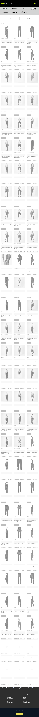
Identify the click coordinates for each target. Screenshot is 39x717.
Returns (8, 701)
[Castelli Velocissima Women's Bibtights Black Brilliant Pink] (32, 419)
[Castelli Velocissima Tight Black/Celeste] (32, 487)
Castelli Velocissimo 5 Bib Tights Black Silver (19, 293)
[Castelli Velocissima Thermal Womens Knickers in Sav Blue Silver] (6, 100)
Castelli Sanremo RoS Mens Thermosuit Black (19, 270)
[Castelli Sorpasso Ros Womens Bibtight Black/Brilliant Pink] (19, 54)
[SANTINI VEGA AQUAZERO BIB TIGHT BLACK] (32, 669)
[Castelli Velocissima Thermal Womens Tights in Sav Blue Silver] (6, 146)
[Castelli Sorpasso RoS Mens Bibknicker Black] (19, 305)
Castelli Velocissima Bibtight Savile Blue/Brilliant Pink (31, 521)
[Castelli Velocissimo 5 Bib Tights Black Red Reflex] (19, 328)
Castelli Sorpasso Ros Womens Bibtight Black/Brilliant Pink (19, 66)
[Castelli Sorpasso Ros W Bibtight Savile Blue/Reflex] (6, 54)
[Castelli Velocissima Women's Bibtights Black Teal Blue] (19, 419)
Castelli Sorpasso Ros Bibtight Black (6, 634)
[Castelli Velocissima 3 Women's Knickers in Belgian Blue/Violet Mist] (19, 77)
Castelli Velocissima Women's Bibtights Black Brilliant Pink (32, 430)
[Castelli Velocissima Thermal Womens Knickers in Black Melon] (19, 100)
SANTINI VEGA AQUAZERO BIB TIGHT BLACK (32, 680)
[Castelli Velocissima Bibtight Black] (32, 533)
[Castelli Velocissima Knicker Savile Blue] (6, 510)
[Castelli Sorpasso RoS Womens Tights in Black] (19, 123)
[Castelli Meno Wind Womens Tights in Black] (32, 146)
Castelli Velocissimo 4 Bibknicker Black (6, 42)
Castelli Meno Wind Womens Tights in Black (32, 157)
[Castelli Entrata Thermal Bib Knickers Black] (32, 305)
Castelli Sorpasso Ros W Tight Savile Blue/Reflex (32, 43)
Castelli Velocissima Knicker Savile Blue (6, 520)
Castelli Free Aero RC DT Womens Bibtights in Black (18, 225)
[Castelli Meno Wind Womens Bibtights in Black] (19, 646)
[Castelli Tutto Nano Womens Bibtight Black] (6, 305)
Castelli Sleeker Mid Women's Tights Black (6, 384)
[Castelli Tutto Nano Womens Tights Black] (6, 282)
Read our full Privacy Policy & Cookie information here (19, 711)
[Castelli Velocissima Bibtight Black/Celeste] (6, 533)
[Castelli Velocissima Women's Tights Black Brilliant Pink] (32, 350)
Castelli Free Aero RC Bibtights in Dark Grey (32, 225)
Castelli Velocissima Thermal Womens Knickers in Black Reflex (32, 111)
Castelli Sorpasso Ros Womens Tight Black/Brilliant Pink (32, 589)
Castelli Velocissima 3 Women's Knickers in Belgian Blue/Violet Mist (19, 88)
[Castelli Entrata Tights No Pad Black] (6, 396)
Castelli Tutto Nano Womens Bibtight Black (6, 316)
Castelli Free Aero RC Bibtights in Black (32, 247)
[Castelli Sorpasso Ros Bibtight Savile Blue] (19, 601)
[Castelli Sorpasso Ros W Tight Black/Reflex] (19, 578)
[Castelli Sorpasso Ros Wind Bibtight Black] (32, 54)
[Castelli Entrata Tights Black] (19, 396)
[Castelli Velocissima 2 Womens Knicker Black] (19, 464)
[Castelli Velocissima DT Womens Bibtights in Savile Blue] (6, 191)
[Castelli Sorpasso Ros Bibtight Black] (6, 624)
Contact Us (24, 697)
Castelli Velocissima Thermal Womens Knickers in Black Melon (19, 111)
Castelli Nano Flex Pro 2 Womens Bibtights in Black (18, 680)
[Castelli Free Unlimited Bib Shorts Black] (6, 259)
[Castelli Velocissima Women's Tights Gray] (6, 350)
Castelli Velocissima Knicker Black (18, 543)
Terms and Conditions (10, 702)
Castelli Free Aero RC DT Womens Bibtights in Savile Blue (31, 134)
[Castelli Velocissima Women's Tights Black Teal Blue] (19, 350)
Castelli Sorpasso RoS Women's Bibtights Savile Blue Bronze (5, 453)
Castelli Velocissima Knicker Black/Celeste (17, 521)
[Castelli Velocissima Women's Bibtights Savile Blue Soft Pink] (6, 419)
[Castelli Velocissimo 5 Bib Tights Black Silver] (19, 282)
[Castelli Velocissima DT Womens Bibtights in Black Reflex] (19, 191)
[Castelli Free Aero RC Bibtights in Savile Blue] (6, 237)
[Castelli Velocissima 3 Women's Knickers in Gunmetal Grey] (32, 77)
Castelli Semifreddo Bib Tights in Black (6, 224)
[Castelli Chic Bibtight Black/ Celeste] (32, 646)
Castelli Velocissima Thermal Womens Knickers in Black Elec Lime (6, 134)
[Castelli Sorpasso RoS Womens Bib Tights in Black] (19, 237)
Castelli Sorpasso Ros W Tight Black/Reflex (18, 589)
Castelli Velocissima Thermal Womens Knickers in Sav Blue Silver (6, 111)
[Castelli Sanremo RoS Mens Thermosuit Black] (19, 259)
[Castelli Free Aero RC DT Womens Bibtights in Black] (19, 214)
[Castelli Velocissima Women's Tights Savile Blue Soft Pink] (32, 328)
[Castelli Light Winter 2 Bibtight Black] (32, 441)
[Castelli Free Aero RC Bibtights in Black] (32, 237)
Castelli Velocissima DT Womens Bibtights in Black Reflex (18, 202)
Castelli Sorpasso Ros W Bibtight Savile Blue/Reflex (6, 66)
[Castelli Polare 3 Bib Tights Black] (32, 373)
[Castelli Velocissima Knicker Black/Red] (19, 555)
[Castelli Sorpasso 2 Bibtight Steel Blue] (19, 624)
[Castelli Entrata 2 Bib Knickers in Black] (6, 77)
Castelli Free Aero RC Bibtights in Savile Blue (6, 248)
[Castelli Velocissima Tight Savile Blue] (19, 487)
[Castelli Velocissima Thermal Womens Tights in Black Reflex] (19, 146)
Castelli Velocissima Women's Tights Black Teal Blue (19, 362)
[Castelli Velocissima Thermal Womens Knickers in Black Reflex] (32, 100)
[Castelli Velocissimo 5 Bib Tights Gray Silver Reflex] (6, 328)
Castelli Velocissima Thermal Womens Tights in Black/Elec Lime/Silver (6, 179)
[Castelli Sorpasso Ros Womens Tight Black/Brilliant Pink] (32, 578)
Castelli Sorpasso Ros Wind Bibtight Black (31, 66)
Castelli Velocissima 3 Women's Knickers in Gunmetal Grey (32, 88)
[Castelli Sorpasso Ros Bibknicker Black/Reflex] (6, 555)
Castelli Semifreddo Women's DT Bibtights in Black (31, 202)
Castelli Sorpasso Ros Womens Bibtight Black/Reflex (6, 612)
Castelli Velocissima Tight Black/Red (19, 42)
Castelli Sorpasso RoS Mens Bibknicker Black (19, 316)
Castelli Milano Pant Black (4, 657)
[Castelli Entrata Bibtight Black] (6, 464)
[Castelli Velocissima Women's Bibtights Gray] (32, 396)
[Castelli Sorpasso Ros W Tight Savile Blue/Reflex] (32, 32)
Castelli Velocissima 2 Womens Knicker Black (19, 475)
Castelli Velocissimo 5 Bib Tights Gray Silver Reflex (6, 339)
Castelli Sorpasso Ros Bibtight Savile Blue (19, 612)
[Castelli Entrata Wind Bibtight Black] (6, 578)
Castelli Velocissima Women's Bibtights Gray (32, 407)
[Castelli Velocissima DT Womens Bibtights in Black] (32, 168)
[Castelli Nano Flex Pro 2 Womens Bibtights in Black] (19, 669)
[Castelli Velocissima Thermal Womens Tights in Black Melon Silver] (19, 168)
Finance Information (10, 698)
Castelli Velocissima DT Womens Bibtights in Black (31, 179)
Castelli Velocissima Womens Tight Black (31, 293)
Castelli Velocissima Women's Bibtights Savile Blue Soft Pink (6, 430)
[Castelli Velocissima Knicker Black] (19, 533)
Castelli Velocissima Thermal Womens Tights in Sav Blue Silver (6, 157)
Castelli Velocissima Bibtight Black (31, 543)
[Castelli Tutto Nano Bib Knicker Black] (6, 487)
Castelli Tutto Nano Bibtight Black (31, 634)
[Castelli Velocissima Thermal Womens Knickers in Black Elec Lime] (6, 123)
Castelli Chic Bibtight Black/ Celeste (31, 657)
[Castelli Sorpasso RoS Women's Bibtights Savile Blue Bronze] (6, 441)
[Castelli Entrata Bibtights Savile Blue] (19, 441)
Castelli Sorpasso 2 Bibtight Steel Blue (19, 634)
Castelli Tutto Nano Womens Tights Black (6, 293)
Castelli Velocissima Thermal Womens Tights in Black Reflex (19, 157)
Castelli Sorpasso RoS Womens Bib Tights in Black (19, 248)
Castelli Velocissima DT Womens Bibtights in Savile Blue (5, 202)
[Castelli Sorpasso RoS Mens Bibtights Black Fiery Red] (32, 259)
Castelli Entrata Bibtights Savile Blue (19, 452)
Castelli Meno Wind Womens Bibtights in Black (19, 658)
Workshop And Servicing (26, 702)
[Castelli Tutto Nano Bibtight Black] (32, 624)
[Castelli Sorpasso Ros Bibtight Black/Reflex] (32, 601)
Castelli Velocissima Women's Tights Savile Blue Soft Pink (32, 339)
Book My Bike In (25, 701)
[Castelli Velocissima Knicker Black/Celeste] (19, 510)
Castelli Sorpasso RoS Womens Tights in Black (19, 134)
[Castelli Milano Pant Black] (6, 646)
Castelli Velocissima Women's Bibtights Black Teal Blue (19, 430)
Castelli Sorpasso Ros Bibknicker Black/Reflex (5, 566)
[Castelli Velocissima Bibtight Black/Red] (32, 555)
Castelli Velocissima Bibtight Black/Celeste (5, 544)
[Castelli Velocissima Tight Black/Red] (19, 32)
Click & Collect (9, 697)
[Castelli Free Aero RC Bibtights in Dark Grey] (32, 214)
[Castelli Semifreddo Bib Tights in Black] (6, 214)
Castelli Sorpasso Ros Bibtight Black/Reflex (31, 612)
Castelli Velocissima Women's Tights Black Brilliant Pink (32, 362)
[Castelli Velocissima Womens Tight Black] (32, 282)
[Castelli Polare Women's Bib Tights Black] (19, 373)
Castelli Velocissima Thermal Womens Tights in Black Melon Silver (19, 179)
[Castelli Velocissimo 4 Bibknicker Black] (6, 32)
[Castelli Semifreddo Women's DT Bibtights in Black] (32, 191)
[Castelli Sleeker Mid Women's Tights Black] (6, 373)
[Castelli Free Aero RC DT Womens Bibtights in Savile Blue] (32, 123)
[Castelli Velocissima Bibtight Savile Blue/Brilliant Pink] (32, 510)
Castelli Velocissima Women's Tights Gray (6, 362)
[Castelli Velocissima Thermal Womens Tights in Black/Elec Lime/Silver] (6, 168)
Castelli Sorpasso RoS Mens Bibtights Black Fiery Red (32, 270)
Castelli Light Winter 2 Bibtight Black (32, 452)
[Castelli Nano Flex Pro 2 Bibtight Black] (6, 669)
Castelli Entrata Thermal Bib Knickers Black (32, 316)
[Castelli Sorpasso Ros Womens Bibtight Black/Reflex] (6, 601)
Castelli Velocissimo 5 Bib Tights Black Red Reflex (19, 339)
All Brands (24, 698)
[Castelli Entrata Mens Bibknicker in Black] (32, 464)
